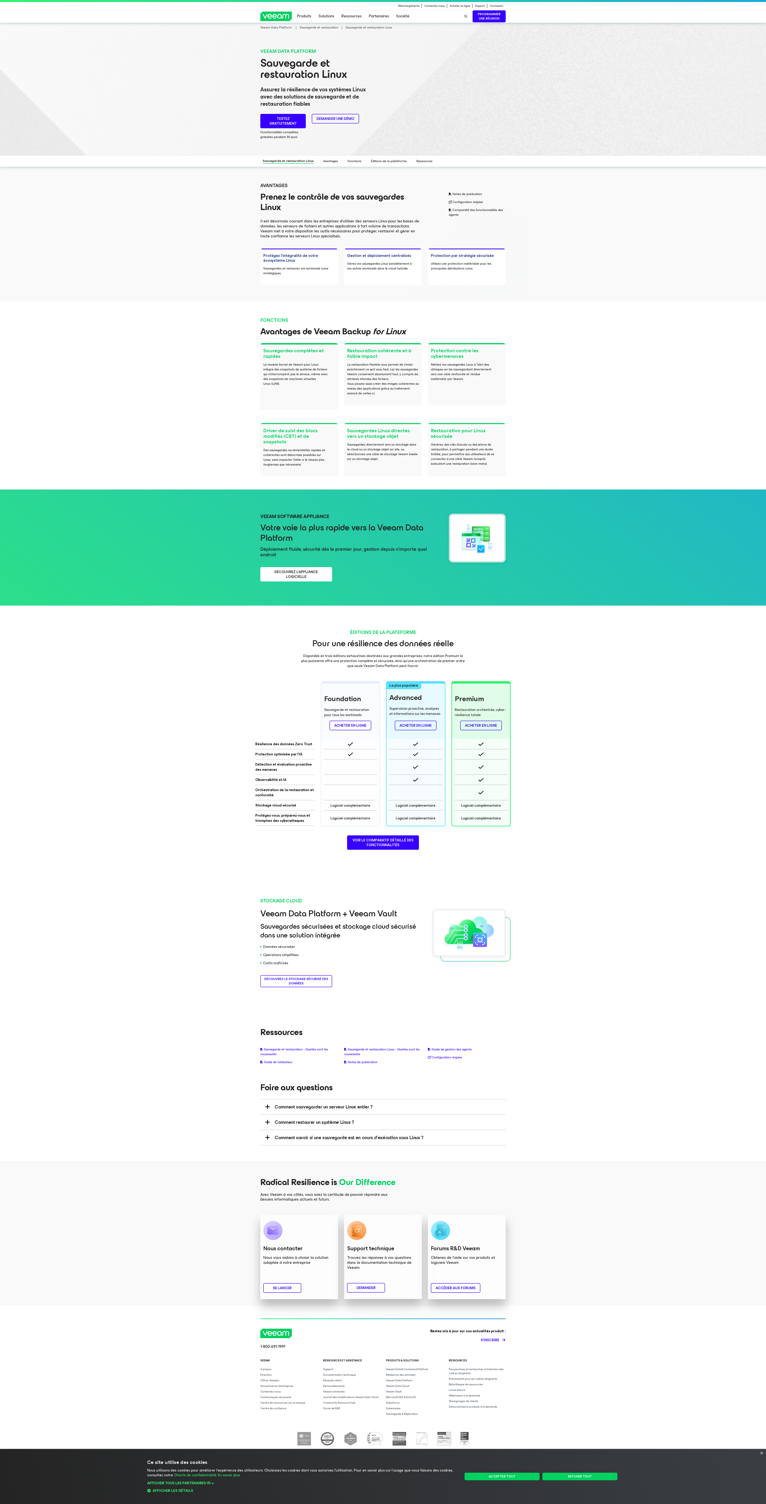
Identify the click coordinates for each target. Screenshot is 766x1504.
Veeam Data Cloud (397, 1386)
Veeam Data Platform (399, 1380)
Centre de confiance (273, 1408)
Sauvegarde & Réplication (402, 1414)
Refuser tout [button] (580, 1476)
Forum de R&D (331, 1408)
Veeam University (334, 1391)
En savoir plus (229, 1475)
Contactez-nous (434, 6)
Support (480, 6)
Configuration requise (467, 202)
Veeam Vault (394, 1391)
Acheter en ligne (460, 6)
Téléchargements (409, 6)
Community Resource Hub (339, 1402)
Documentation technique (339, 1375)
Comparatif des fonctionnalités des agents (476, 212)
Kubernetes (393, 1408)
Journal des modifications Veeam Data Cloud (350, 1397)
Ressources (352, 16)
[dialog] (383, 1476)
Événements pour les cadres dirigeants (473, 1379)
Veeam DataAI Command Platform (407, 1369)
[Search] (465, 16)
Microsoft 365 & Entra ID (401, 1397)
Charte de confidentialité (195, 1475)
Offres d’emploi (269, 1380)
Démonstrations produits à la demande (473, 1406)
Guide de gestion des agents (451, 1049)
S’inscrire (490, 1340)
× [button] (761, 1453)
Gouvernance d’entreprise (276, 1386)
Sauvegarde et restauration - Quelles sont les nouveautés (294, 1052)
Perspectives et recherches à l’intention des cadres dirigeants (476, 1371)
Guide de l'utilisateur (278, 1062)
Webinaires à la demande (464, 1395)
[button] (300, 1483)
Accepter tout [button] (502, 1476)
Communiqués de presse (275, 1397)
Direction (266, 1375)
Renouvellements (334, 1386)
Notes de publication (467, 194)
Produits (304, 16)
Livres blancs (457, 1390)
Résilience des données (401, 1375)
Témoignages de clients (463, 1401)
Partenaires (379, 16)
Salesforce (393, 1402)
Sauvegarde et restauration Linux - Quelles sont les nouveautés (382, 1052)
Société (402, 16)
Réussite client (332, 1380)
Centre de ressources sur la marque (282, 1402)
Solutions (326, 16)
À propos (265, 1369)
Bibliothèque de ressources (466, 1384)
